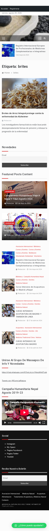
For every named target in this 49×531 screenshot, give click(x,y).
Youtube (10, 457)
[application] (24, 412)
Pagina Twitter (12, 454)
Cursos (18, 304)
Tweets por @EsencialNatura (14, 381)
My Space (11, 447)
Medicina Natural (22, 283)
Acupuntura (9, 191)
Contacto (5, 500)
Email (4, 155)
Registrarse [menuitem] (14, 9)
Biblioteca (37, 246)
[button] (29, 525)
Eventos (31, 280)
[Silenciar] (40, 422)
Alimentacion (6, 497)
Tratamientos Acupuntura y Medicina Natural (30, 497)
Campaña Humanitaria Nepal (34, 277)
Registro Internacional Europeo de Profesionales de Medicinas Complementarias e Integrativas (30, 49)
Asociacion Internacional (24, 246)
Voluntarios (38, 256)
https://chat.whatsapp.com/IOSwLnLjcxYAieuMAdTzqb (24, 372)
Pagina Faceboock (14, 450)
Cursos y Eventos (22, 250)
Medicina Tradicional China (25, 337)
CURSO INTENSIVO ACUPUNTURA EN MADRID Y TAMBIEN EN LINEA (28, 314)
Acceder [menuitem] (4, 9)
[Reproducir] (5, 422)
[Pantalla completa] (44, 422)
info (36, 331)
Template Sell (8, 506)
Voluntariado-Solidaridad (24, 256)
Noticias (38, 337)
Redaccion (7, 120)
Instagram (11, 444)
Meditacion (32, 253)
